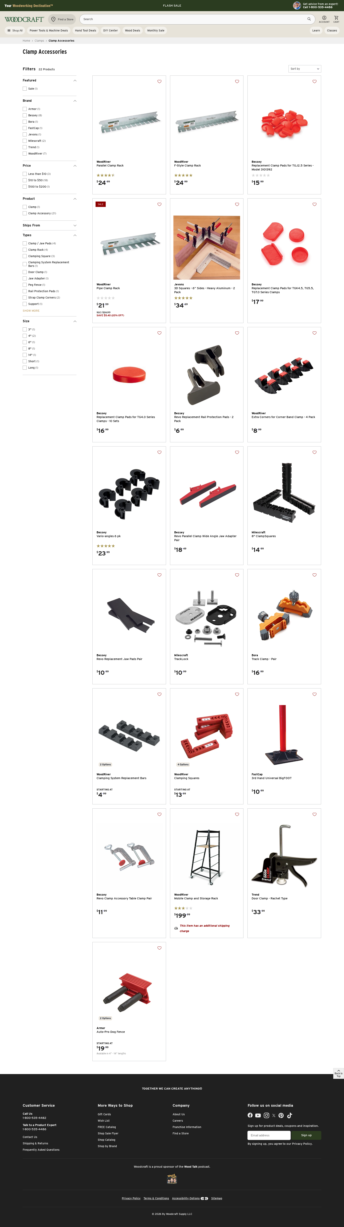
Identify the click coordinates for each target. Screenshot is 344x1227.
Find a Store (181, 1133)
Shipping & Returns (35, 1143)
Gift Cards (104, 1114)
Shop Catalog (106, 1139)
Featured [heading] (29, 80)
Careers (178, 1120)
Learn (316, 30)
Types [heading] (27, 235)
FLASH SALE (172, 5)
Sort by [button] (295, 68)
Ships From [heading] (31, 225)
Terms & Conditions (156, 1198)
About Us (179, 1114)
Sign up (306, 1135)
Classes (332, 30)
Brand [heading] (27, 101)
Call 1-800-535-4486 (317, 7)
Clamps (39, 40)
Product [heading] (29, 199)
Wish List (104, 1120)
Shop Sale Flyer (108, 1133)
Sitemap (216, 1198)
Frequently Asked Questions (41, 1149)
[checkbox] (25, 89)
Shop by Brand (107, 1146)
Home (26, 40)
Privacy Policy (302, 1144)
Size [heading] (26, 321)
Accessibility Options (186, 1198)
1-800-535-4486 (34, 1129)
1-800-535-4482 (34, 1118)
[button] (304, 68)
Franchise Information (187, 1127)
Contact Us (30, 1137)
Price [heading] (27, 165)
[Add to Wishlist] (159, 81)
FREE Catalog (107, 1127)
